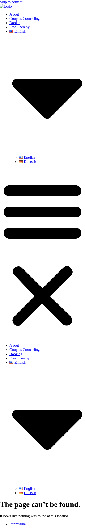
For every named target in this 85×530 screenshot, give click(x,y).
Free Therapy (19, 27)
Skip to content (11, 2)
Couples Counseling (24, 19)
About (14, 14)
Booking (15, 23)
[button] (42, 254)
